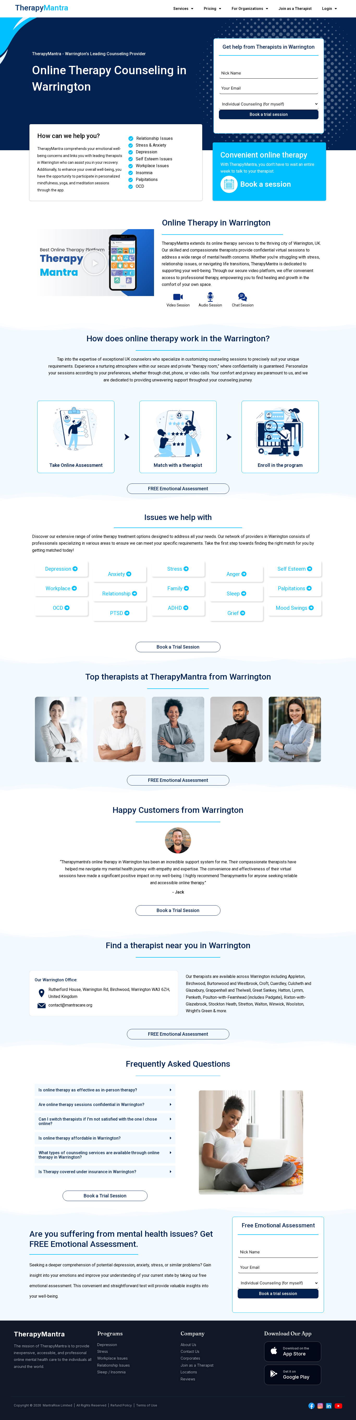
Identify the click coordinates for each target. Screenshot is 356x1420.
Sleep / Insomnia (111, 1372)
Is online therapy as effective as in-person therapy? (88, 1090)
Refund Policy (121, 1405)
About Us (188, 1344)
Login (327, 9)
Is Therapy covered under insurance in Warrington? (87, 1171)
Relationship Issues (113, 1365)
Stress (102, 1351)
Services (180, 9)
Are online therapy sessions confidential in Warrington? (91, 1104)
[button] (94, 263)
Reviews (188, 1379)
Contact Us (190, 1351)
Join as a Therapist (295, 9)
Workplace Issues (112, 1358)
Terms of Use (146, 1405)
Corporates (190, 1358)
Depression (107, 1344)
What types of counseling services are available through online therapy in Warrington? (99, 1155)
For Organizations (247, 9)
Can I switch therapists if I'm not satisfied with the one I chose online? (98, 1121)
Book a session (265, 184)
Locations (189, 1372)
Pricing (210, 9)
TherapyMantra (39, 1334)
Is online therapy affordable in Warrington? (80, 1138)
